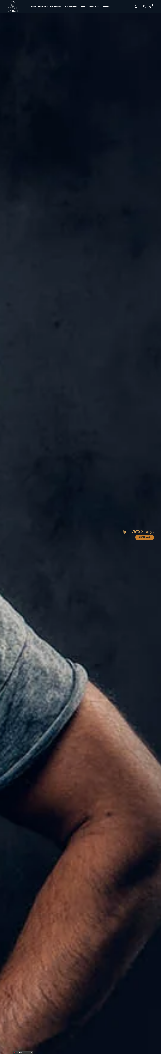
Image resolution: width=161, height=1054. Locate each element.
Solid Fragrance (70, 6)
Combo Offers (94, 6)
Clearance (108, 6)
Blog (83, 6)
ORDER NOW (144, 537)
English (19, 1052)
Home (33, 6)
